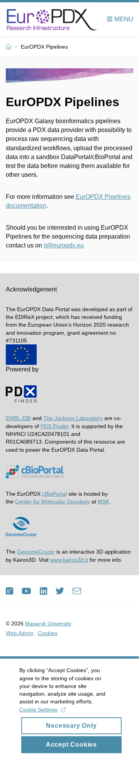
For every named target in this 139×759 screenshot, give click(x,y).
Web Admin (20, 633)
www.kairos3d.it (69, 560)
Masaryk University (48, 623)
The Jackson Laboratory (73, 418)
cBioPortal (54, 494)
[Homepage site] (52, 20)
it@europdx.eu (64, 245)
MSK (103, 501)
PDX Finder (54, 426)
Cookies (48, 633)
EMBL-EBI (18, 418)
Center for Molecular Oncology (52, 501)
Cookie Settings (38, 709)
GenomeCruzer (36, 552)
